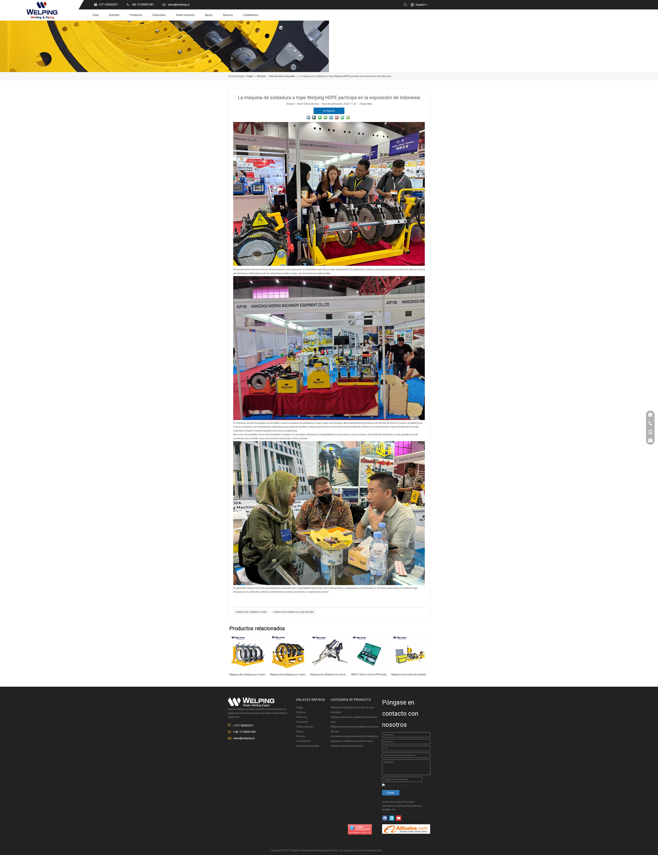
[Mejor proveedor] (360, 829)
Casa (96, 15)
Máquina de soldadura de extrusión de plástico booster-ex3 (329, 674)
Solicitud (114, 15)
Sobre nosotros (185, 15)
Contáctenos (250, 15)
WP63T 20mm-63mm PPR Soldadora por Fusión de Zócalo (369, 674)
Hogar (299, 707)
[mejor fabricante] (406, 829)
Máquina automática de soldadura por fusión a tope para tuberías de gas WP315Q (409, 674)
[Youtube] (398, 818)
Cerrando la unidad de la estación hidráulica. (354, 736)
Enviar (390, 792)
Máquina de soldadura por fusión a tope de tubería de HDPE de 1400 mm (288, 674)
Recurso (228, 15)
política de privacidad (307, 746)
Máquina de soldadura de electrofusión (352, 741)
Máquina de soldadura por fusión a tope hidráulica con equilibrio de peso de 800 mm (248, 674)
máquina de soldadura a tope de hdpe (293, 611)
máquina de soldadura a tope (251, 611)
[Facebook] (385, 818)
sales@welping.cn (244, 738)
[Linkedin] (391, 818)
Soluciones (159, 15)
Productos (136, 15)
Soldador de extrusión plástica (347, 746)
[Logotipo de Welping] (251, 702)
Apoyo (209, 15)
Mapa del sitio (374, 850)
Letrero (362, 850)
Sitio (369, 103)
